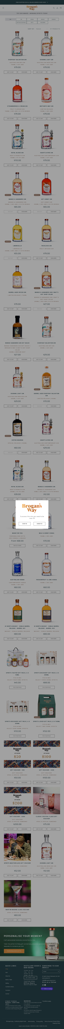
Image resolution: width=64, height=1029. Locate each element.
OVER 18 (24, 524)
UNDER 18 (39, 524)
